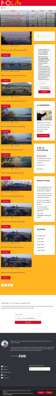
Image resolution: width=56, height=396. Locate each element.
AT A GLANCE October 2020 (16, 235)
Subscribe (44, 91)
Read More (5, 55)
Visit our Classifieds (43, 135)
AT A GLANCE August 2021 (16, 114)
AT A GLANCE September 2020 (16, 260)
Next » (10, 285)
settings (10, 394)
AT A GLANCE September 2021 (16, 89)
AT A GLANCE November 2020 (16, 209)
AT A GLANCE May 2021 (16, 185)
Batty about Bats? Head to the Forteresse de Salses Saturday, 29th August (44, 195)
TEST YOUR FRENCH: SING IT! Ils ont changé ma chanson (44, 202)
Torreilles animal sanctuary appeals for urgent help (43, 208)
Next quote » (40, 169)
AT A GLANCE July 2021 (16, 139)
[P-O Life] (11, 3)
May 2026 (41, 244)
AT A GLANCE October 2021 (16, 63)
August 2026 (41, 236)
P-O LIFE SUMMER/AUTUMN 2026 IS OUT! (44, 215)
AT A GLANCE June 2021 (16, 162)
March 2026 (41, 250)
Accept (41, 392)
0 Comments (16, 45)
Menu (4, 8)
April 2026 (41, 247)
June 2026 (41, 241)
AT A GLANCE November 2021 (16, 38)
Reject (49, 392)
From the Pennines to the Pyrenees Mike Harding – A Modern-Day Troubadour (44, 189)
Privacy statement (45, 88)
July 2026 (41, 238)
